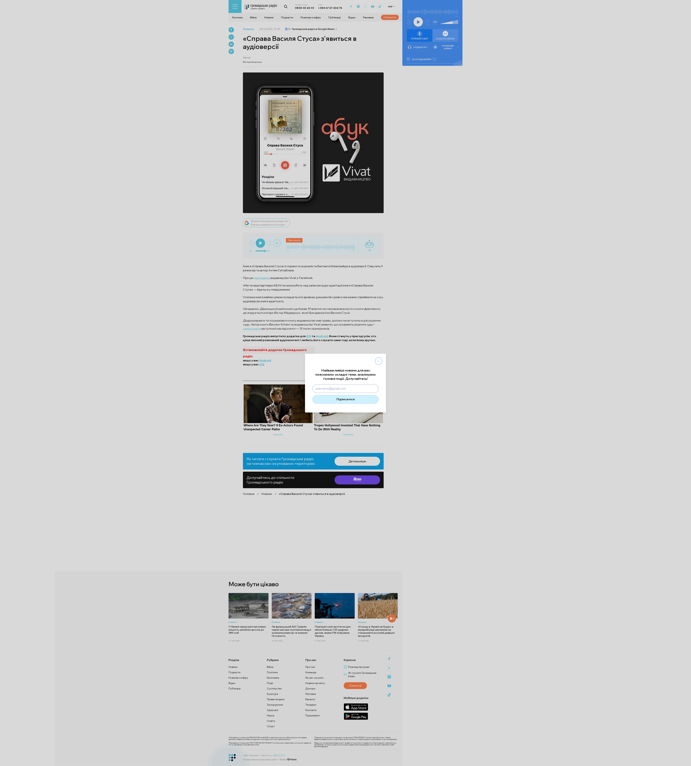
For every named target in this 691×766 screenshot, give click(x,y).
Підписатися (346, 399)
